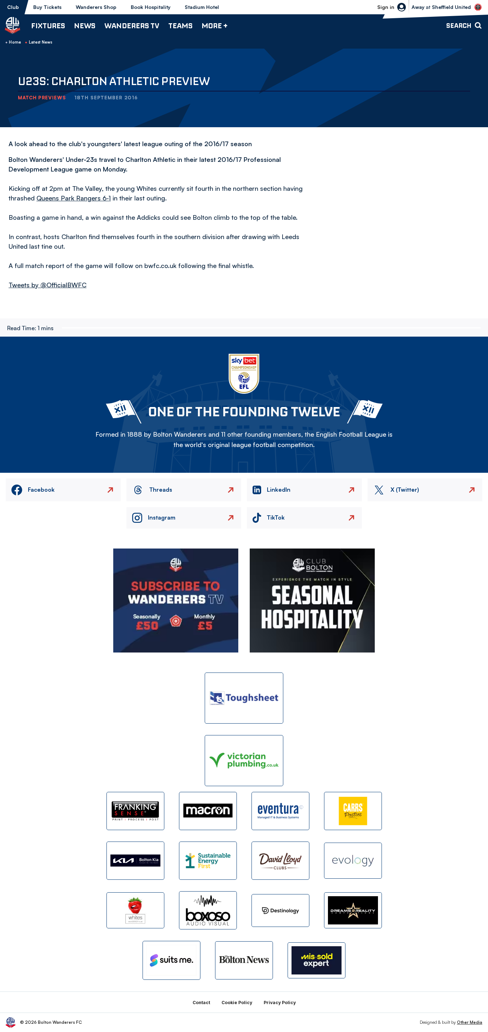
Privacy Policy (280, 1002)
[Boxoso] (208, 910)
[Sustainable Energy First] (208, 861)
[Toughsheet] (244, 698)
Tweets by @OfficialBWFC (47, 285)
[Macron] (208, 811)
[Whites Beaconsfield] (135, 910)
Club (13, 7)
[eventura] (280, 811)
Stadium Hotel (202, 7)
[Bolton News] (244, 960)
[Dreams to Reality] (353, 910)
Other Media (469, 1022)
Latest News (41, 42)
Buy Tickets (47, 7)
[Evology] (353, 861)
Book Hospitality (150, 7)
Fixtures (48, 25)
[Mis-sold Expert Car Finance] (316, 960)
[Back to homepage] (12, 25)
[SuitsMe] (171, 960)
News (84, 25)
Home (15, 42)
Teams (180, 25)
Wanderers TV (131, 25)
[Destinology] (280, 910)
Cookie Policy (236, 1002)
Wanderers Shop (96, 7)
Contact (201, 1002)
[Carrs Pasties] (353, 811)
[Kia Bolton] (135, 861)
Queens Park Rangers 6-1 (73, 198)
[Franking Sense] (135, 811)
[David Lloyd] (280, 861)
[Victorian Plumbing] (244, 760)
